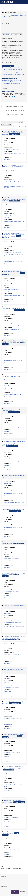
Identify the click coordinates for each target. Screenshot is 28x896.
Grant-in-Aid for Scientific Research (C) (12, 752)
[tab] (14, 106)
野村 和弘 (6, 173)
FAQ (2, 881)
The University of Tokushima (9, 192)
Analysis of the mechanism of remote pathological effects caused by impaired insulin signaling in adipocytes (13, 308)
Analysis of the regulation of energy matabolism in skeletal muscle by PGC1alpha (11, 410)
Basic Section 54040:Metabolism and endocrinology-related (13, 74)
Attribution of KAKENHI (6, 889)
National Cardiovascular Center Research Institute (14, 502)
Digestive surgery (6, 83)
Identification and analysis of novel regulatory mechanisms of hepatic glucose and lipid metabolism (13, 638)
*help (25, 15)
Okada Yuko (6, 385)
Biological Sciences (6, 72)
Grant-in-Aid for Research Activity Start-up (12, 394)
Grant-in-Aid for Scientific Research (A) (11, 149)
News (2, 884)
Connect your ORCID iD (17, 15)
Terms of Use (4, 886)
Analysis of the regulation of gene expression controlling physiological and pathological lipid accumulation (13, 509)
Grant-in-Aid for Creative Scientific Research (13, 622)
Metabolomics (5, 67)
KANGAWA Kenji (7, 483)
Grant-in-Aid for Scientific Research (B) (11, 181)
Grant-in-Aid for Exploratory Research (11, 591)
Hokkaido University (8, 696)
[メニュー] (26, 2)
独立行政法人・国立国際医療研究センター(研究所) (14, 626)
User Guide (3, 879)
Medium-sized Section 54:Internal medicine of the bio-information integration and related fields (12, 69)
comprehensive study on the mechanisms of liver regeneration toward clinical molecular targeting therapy (13, 671)
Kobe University (7, 159)
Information (3, 876)
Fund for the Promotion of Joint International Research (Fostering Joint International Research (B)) (14, 254)
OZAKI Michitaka (7, 678)
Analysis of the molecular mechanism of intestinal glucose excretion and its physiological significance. (13, 133)
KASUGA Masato (7, 613)
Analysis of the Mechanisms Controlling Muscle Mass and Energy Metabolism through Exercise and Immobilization (13, 235)
